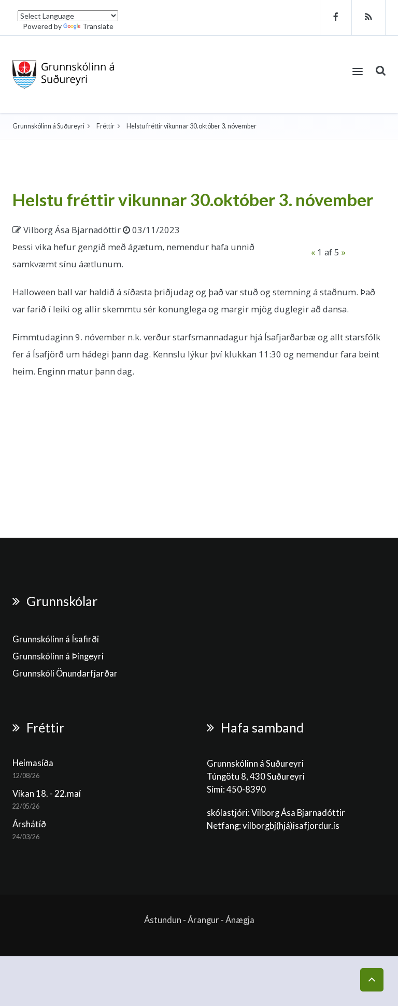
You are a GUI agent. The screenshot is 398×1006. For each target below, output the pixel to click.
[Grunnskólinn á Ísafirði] (63, 74)
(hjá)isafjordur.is (307, 826)
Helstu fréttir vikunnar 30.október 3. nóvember (193, 199)
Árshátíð (29, 824)
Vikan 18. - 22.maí (46, 793)
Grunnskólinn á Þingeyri (58, 656)
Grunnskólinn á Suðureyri (48, 126)
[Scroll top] (371, 979)
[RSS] (369, 17)
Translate (97, 26)
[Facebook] (336, 17)
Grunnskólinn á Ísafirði (55, 639)
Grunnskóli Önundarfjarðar (65, 673)
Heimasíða (32, 763)
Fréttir (105, 126)
